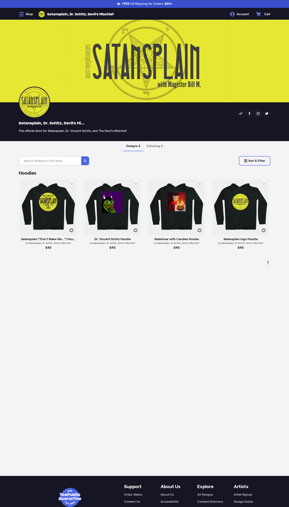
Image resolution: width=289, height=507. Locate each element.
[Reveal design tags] (71, 230)
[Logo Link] (42, 14)
